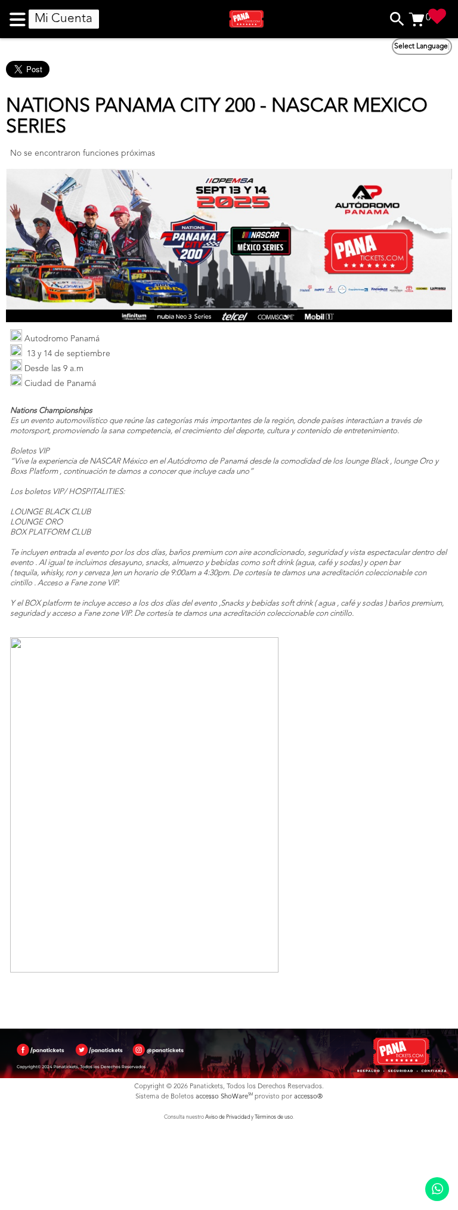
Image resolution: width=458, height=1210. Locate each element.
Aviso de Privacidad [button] (227, 1117)
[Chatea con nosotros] (437, 1189)
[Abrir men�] (19, 19)
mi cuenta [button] (63, 19)
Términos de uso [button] (274, 1117)
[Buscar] (397, 19)
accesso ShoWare (224, 1097)
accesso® (308, 1097)
